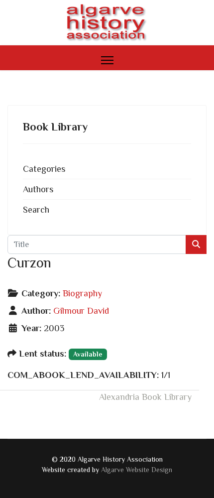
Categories (44, 169)
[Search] (196, 244)
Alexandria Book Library (145, 397)
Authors (38, 189)
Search (36, 210)
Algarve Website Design (136, 470)
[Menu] (107, 60)
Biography (82, 293)
